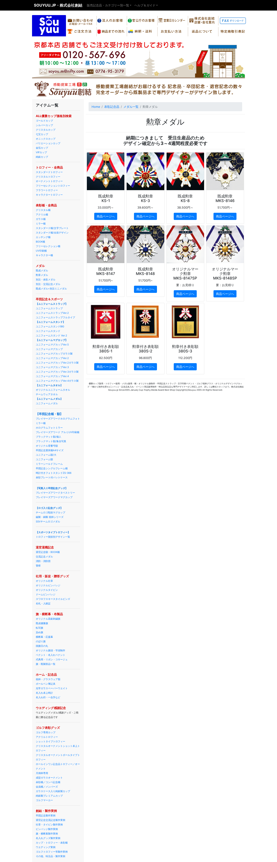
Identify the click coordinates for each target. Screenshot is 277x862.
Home (96, 107)
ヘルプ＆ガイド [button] (144, 5)
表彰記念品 (111, 107)
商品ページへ (106, 216)
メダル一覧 (130, 107)
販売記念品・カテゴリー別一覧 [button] (108, 5)
